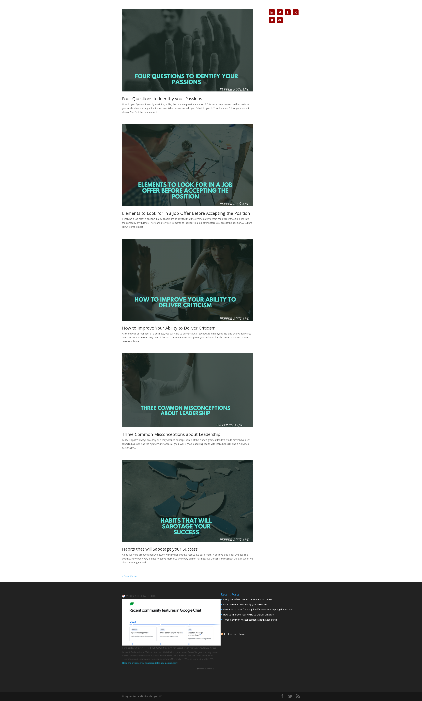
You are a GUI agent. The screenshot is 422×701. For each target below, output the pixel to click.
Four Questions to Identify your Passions (162, 99)
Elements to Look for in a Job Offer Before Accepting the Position (186, 213)
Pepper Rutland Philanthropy (140, 696)
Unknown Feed (234, 634)
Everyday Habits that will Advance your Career (247, 599)
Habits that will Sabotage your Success (160, 549)
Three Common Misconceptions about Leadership (171, 434)
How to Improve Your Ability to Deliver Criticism (169, 328)
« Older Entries (129, 576)
